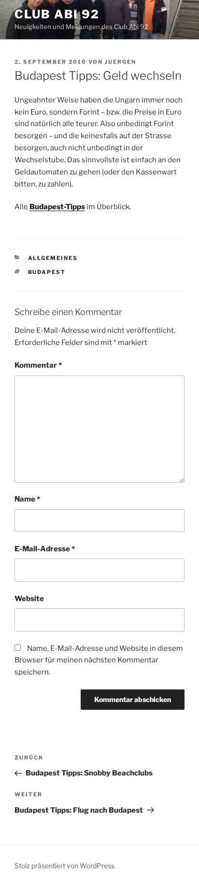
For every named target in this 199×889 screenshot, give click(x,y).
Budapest (47, 272)
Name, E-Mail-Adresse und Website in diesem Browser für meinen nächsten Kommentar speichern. (98, 660)
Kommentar (38, 365)
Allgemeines (53, 258)
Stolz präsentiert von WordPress (64, 865)
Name (27, 499)
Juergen (120, 61)
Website (29, 598)
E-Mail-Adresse (44, 549)
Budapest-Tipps (57, 206)
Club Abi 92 (57, 14)
